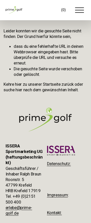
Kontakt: (54, 212)
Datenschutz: (59, 163)
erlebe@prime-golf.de (19, 210)
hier (18, 84)
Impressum (57, 194)
